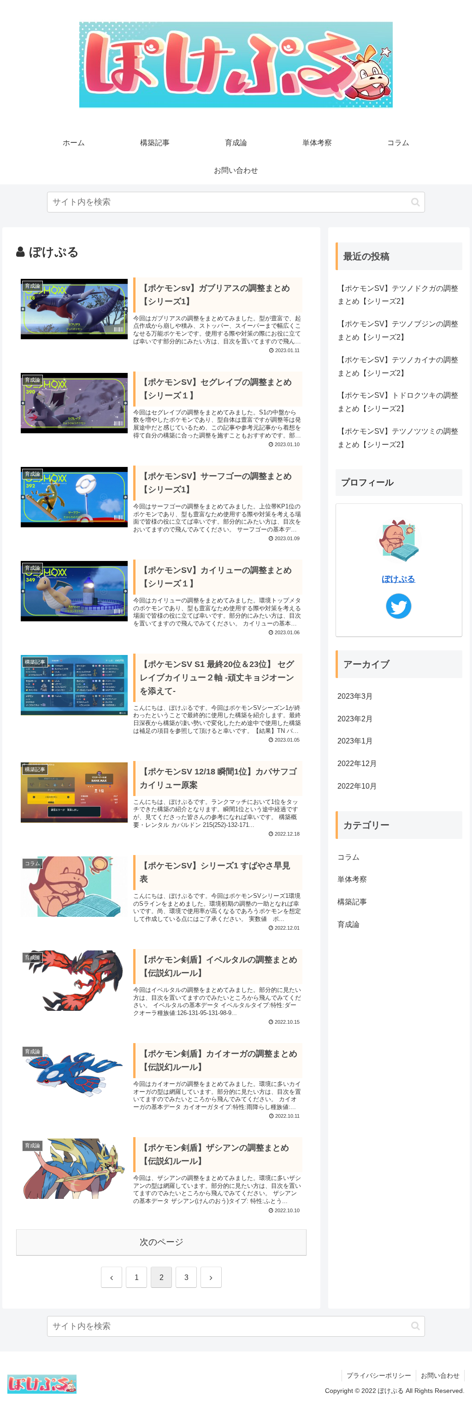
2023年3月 (355, 696)
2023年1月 (355, 741)
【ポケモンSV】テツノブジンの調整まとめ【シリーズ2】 (397, 330)
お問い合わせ (440, 1375)
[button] (415, 202)
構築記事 (352, 902)
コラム (348, 857)
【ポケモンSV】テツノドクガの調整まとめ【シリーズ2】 (397, 295)
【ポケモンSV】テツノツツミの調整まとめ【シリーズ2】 (397, 437)
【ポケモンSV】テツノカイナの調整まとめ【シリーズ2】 (397, 366)
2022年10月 (357, 786)
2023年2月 (355, 719)
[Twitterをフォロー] (399, 606)
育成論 (348, 924)
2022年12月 (357, 763)
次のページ (161, 1242)
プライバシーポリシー (379, 1375)
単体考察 (352, 879)
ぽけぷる (398, 579)
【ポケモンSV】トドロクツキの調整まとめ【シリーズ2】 (397, 402)
